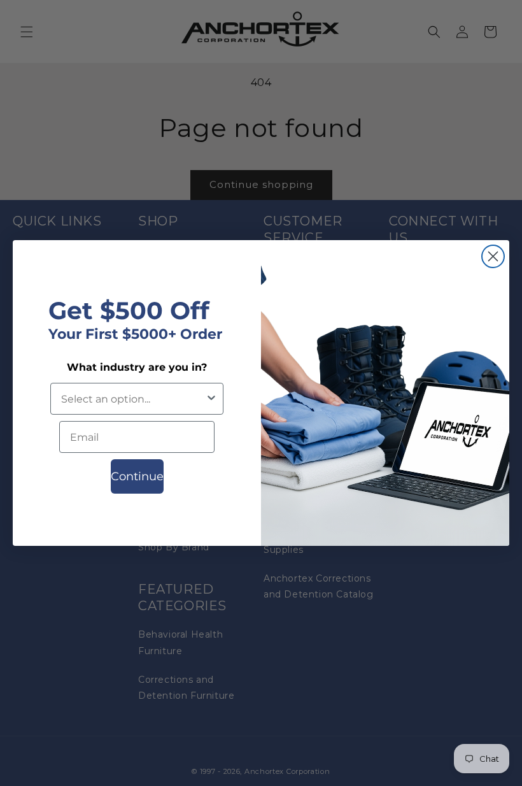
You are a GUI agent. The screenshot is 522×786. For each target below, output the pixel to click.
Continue (137, 476)
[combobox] (133, 398)
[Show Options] (211, 398)
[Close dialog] (493, 256)
